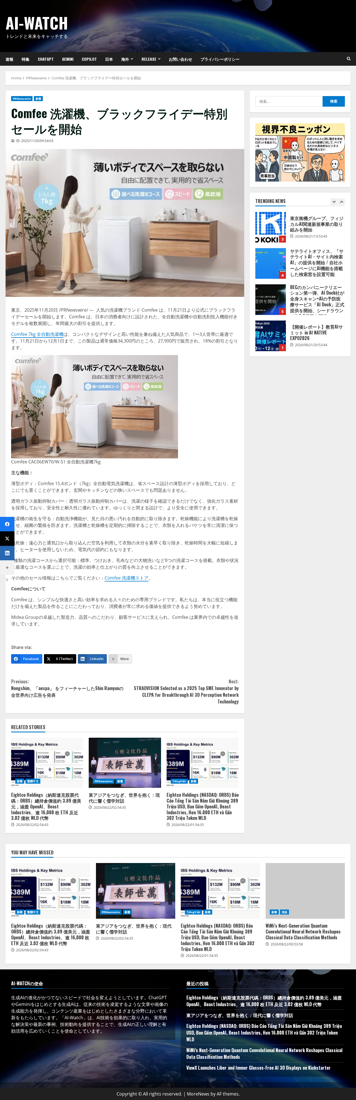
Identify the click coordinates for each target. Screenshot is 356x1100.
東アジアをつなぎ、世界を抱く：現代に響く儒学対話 (125, 763)
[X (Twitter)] (7, 538)
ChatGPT (46, 59)
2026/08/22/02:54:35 (110, 807)
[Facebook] (7, 524)
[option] (300, 230)
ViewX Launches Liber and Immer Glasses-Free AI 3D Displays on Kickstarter (258, 1067)
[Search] (348, 58)
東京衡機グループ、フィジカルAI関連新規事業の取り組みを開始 (270, 227)
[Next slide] (341, 201)
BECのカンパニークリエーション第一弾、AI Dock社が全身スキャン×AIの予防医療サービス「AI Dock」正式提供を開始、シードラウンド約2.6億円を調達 (270, 299)
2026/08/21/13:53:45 (311, 236)
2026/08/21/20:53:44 (311, 345)
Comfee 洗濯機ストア (127, 578)
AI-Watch (37, 22)
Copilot (89, 59)
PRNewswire (22, 99)
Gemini (67, 59)
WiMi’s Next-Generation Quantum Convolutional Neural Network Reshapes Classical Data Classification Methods (305, 891)
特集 (25, 59)
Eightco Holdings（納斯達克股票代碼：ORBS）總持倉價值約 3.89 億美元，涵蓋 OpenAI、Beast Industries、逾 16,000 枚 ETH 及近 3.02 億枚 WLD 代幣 (47, 763)
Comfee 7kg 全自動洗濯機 (37, 334)
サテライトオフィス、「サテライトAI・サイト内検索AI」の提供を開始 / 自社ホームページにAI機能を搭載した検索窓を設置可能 (270, 263)
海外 (125, 59)
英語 (284, 912)
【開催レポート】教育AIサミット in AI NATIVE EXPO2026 (270, 336)
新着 (38, 99)
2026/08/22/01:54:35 (188, 824)
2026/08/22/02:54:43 (32, 824)
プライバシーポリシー (220, 59)
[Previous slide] (333, 201)
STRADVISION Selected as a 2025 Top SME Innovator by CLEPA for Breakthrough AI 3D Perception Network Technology (186, 691)
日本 (109, 59)
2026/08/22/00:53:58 (287, 944)
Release (149, 59)
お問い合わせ (180, 59)
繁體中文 (32, 781)
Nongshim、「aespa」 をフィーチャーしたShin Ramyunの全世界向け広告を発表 (67, 688)
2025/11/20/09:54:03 (37, 140)
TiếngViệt (179, 781)
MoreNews (198, 1094)
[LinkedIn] (7, 553)
